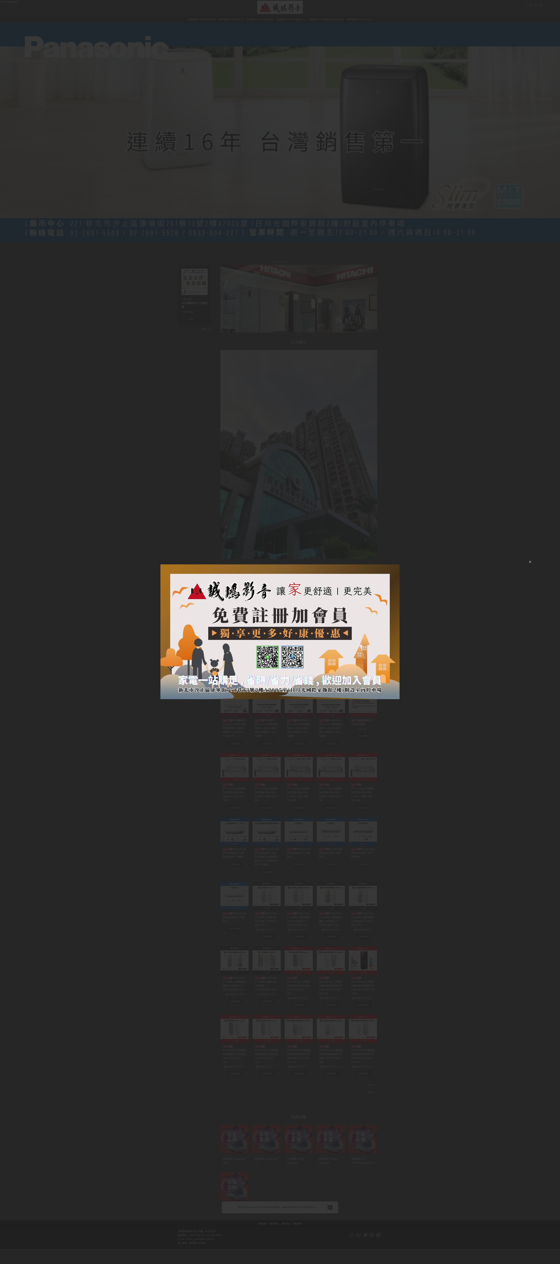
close (530, 562)
